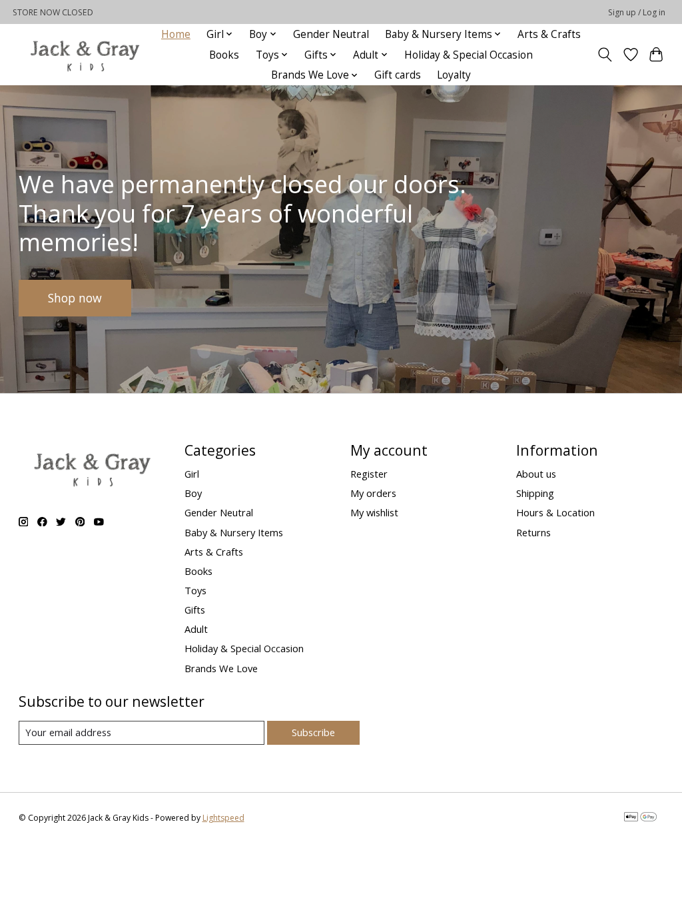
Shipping (535, 493)
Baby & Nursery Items (233, 532)
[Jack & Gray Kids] (84, 55)
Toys (195, 590)
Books (224, 55)
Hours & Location (555, 512)
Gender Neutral (331, 34)
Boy (193, 493)
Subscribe (313, 732)
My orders (373, 493)
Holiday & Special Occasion (468, 55)
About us (536, 473)
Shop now (75, 298)
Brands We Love (221, 668)
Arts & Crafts (549, 34)
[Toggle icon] (604, 55)
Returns (533, 532)
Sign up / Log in (636, 12)
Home (175, 34)
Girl (191, 473)
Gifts (194, 609)
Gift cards (397, 75)
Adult (196, 629)
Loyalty (454, 75)
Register (369, 473)
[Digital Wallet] (640, 818)
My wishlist (374, 512)
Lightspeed (223, 817)
